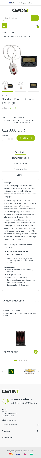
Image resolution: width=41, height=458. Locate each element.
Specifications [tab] (20, 163)
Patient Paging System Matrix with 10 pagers (19, 314)
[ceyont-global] (20, 10)
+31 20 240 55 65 (27, 402)
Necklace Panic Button (19, 251)
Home (4, 32)
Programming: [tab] (20, 169)
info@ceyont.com (9, 420)
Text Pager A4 (15, 254)
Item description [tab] (20, 157)
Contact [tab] (20, 174)
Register (24, 3)
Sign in (31, 3)
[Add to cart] (36, 352)
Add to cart (27, 138)
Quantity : (5, 136)
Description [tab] (20, 152)
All (13, 32)
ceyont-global (14, 451)
